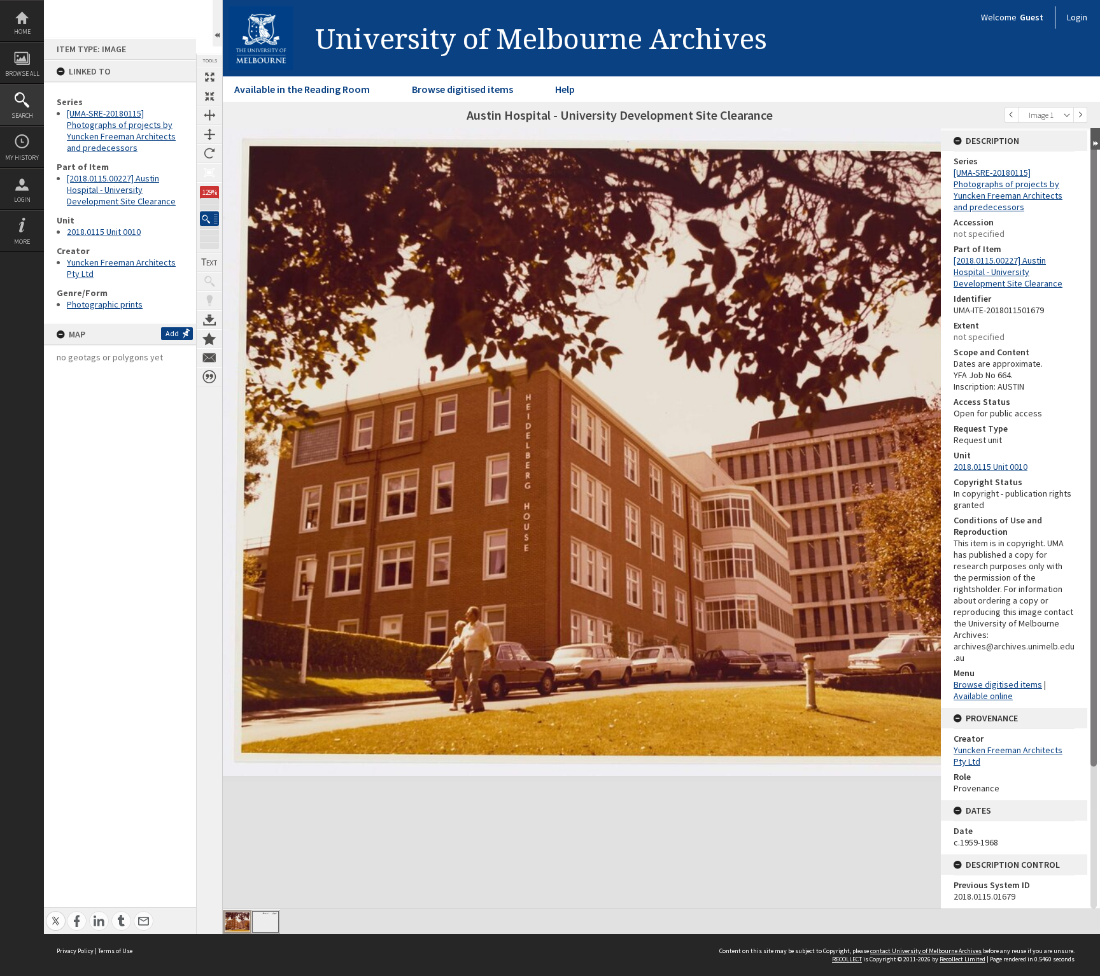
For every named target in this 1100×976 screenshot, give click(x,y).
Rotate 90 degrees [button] (209, 153)
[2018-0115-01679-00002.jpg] (265, 922)
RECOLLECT (847, 959)
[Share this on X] (56, 914)
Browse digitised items (462, 89)
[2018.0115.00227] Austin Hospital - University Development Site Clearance (121, 190)
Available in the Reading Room (302, 89)
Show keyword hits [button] (209, 281)
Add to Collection (209, 338)
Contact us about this (209, 357)
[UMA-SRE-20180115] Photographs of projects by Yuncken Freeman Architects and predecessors (121, 130)
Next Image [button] (1080, 115)
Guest (1031, 17)
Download (209, 319)
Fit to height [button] (209, 134)
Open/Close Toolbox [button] (217, 23)
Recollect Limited (962, 959)
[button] (209, 218)
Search (22, 115)
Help (565, 89)
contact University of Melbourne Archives (926, 951)
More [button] (22, 241)
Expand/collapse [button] (1095, 139)
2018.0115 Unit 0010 (104, 231)
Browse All (22, 73)
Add (172, 333)
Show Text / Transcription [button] (209, 262)
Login (22, 199)
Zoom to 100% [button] (209, 172)
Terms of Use (115, 951)
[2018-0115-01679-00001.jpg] (237, 921)
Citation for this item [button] (209, 376)
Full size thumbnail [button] (209, 77)
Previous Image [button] (1011, 115)
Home (22, 31)
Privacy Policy (75, 951)
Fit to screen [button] (209, 96)
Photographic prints (105, 304)
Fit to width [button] (209, 115)
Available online (983, 696)
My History (22, 157)
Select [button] (1067, 115)
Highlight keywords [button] (209, 300)
